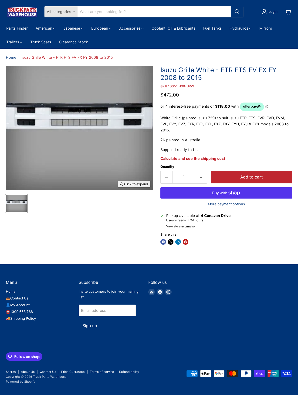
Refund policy (129, 372)
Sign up (89, 325)
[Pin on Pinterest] (185, 242)
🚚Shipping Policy (21, 318)
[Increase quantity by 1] (201, 177)
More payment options (226, 204)
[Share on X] (170, 242)
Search (11, 372)
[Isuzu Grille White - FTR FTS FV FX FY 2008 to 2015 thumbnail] (16, 203)
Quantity (167, 166)
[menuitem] (17, 28)
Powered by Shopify (20, 381)
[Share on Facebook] (163, 242)
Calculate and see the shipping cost (192, 158)
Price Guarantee (73, 372)
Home (11, 57)
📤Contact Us (17, 298)
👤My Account (18, 305)
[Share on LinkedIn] (178, 242)
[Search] (237, 11)
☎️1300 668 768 (19, 311)
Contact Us (48, 372)
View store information (181, 226)
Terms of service (102, 372)
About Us (28, 372)
